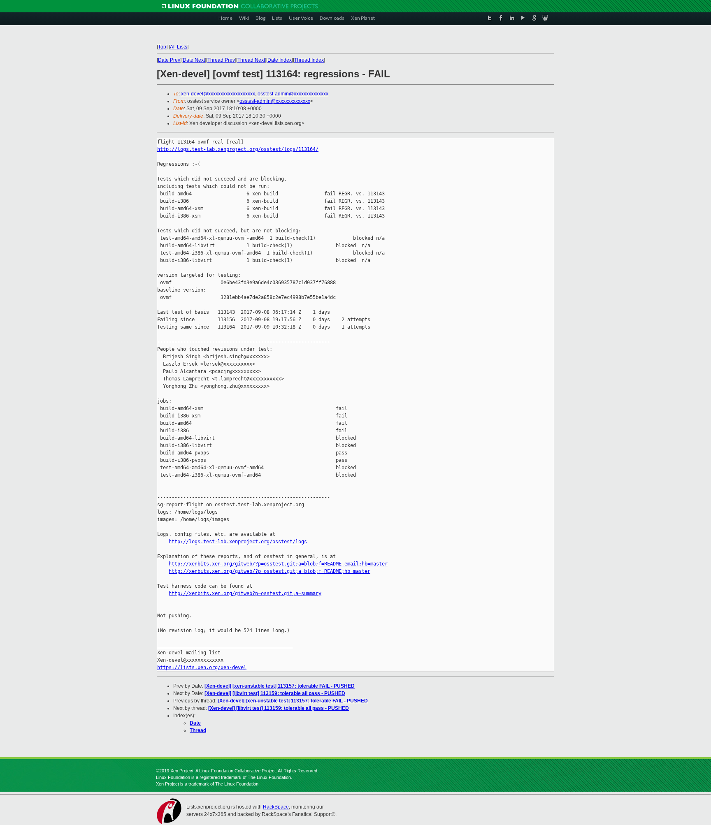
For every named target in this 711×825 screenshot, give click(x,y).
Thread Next (251, 60)
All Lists (178, 47)
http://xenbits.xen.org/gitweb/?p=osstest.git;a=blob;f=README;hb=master (269, 571)
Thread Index (309, 60)
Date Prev (169, 60)
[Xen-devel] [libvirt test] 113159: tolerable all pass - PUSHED (274, 693)
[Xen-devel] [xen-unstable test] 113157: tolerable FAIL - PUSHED (279, 686)
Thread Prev (221, 60)
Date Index (279, 60)
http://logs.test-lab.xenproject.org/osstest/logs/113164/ (237, 149)
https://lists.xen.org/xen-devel (201, 667)
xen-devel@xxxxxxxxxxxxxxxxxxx (218, 94)
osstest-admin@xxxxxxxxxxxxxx (293, 94)
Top (162, 47)
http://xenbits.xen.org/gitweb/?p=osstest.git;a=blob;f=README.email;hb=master (278, 564)
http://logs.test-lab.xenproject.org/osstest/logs (238, 542)
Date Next (194, 60)
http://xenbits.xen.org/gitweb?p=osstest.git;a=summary (245, 593)
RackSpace (276, 807)
